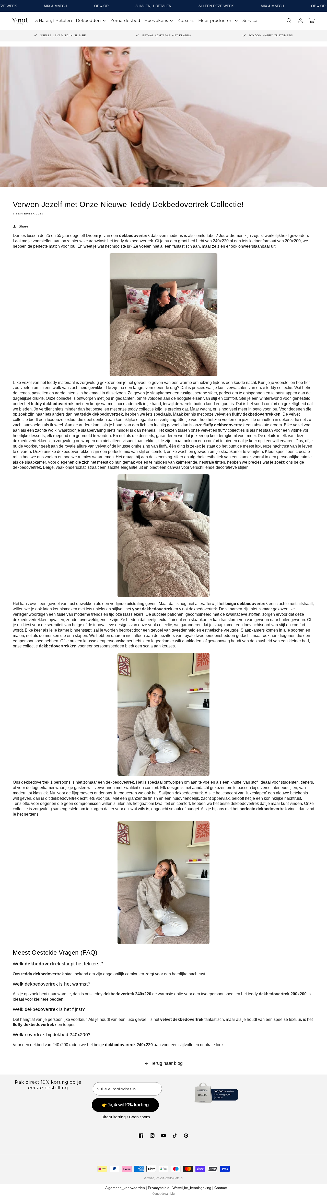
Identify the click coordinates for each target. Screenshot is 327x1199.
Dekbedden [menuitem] (88, 20)
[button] (289, 20)
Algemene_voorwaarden (125, 1188)
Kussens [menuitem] (186, 20)
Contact (220, 1188)
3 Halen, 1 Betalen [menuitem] (53, 20)
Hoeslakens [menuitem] (156, 20)
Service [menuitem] (249, 20)
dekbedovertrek (43, 963)
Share (23, 226)
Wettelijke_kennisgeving (191, 1188)
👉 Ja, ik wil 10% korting (125, 1104)
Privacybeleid (158, 1188)
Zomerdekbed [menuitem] (125, 20)
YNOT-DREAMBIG (169, 1178)
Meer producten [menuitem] (215, 20)
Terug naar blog (167, 1063)
